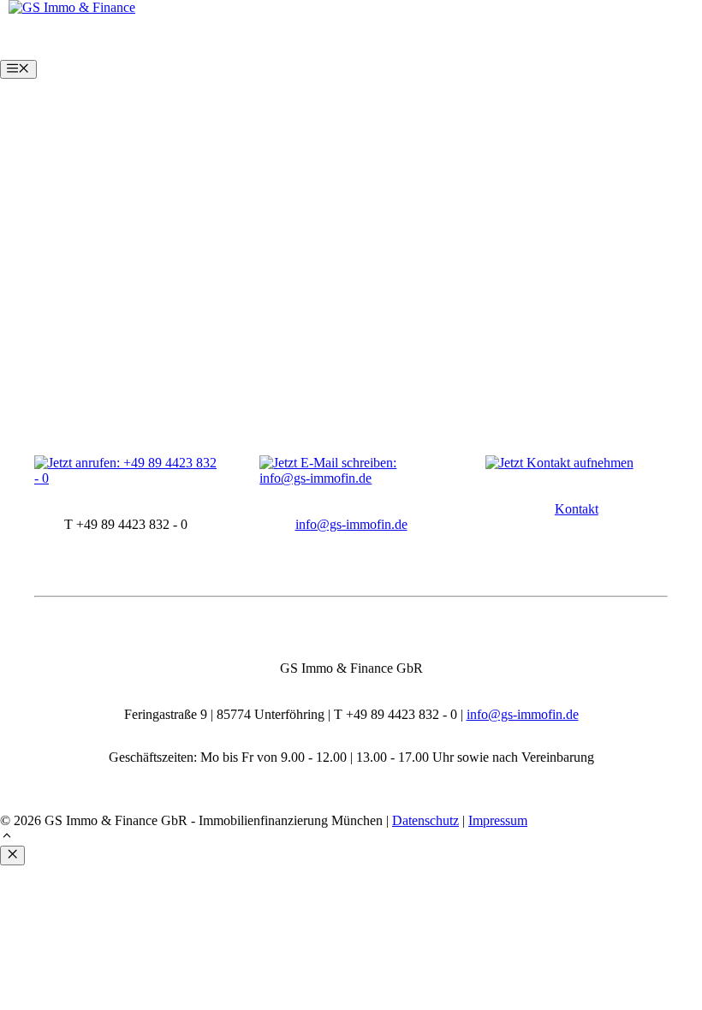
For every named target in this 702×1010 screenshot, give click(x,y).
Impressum (497, 820)
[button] (7, 837)
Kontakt (576, 509)
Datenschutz (425, 820)
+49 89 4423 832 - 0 (131, 524)
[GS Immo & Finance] (72, 7)
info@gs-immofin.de (351, 524)
